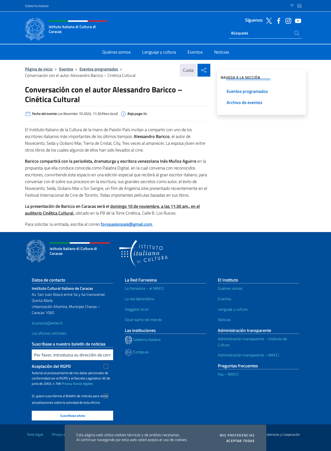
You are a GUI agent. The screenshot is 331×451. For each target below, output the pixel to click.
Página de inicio (39, 69)
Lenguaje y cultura (232, 309)
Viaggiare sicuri (136, 309)
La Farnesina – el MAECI (144, 288)
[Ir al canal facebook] (277, 20)
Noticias (224, 319)
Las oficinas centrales (49, 333)
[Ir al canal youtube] (297, 20)
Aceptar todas (240, 441)
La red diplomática (139, 299)
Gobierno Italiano (146, 339)
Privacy (67, 383)
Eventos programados (98, 69)
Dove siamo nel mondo (143, 319)
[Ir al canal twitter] (268, 20)
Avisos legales (83, 383)
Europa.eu (140, 352)
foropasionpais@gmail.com (127, 224)
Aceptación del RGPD (51, 366)
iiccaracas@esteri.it (47, 323)
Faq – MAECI (228, 374)
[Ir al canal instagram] (287, 20)
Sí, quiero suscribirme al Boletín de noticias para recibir (70, 396)
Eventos (66, 69)
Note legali (35, 434)
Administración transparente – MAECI (248, 355)
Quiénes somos (230, 288)
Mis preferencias (237, 435)
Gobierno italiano (36, 5)
